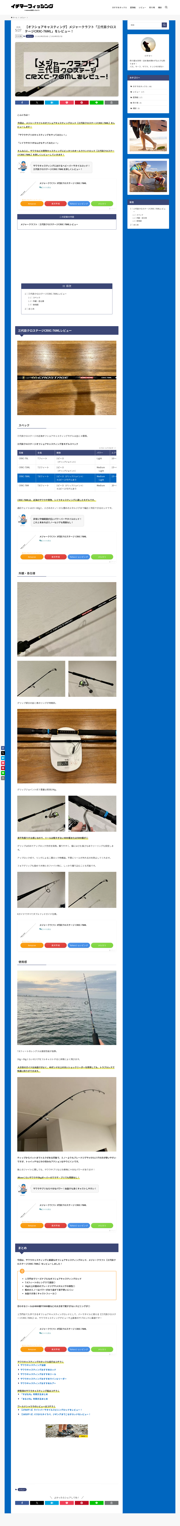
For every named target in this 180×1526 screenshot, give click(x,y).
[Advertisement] (66, 256)
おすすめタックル (142, 86)
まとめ (31, 308)
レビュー (30, 36)
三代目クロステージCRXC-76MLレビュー (47, 293)
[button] (22, 103)
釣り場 (137, 102)
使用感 (35, 304)
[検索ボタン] (166, 7)
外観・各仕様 (38, 301)
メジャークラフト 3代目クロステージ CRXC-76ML (63, 183)
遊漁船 (137, 97)
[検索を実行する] (164, 24)
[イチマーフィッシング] (32, 7)
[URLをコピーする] (111, 103)
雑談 (136, 108)
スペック (36, 297)
